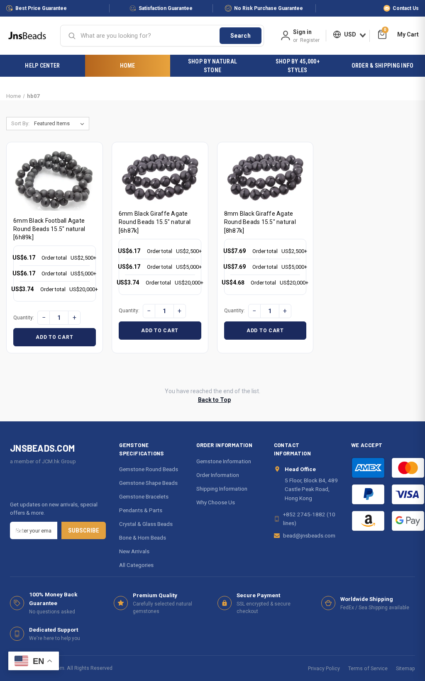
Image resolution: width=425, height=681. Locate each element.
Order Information (217, 475)
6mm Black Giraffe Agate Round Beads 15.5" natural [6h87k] (155, 222)
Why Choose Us (215, 502)
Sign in (302, 32)
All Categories (136, 565)
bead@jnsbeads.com (309, 535)
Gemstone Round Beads (148, 469)
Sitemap (405, 668)
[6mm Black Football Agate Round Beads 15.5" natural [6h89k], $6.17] (54, 180)
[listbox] (61, 123)
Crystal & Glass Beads (146, 523)
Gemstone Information (223, 461)
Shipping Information (221, 488)
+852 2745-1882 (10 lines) (309, 518)
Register (310, 40)
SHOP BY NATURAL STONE (212, 65)
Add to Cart (54, 337)
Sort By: (20, 123)
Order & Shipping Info (383, 65)
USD (350, 34)
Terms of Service (368, 668)
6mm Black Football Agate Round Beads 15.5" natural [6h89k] (49, 229)
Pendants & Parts (140, 510)
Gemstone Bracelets (144, 496)
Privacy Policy (324, 668)
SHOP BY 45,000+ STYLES (298, 65)
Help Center (42, 65)
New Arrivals (134, 551)
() (385, 31)
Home (127, 65)
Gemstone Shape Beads (148, 482)
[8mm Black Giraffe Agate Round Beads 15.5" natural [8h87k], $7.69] (265, 176)
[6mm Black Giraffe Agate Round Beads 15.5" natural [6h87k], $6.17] (160, 176)
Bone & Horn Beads (142, 537)
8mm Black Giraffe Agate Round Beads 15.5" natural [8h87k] (260, 222)
